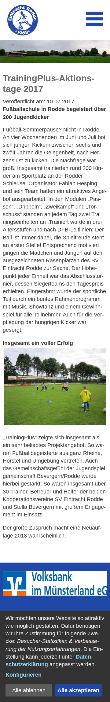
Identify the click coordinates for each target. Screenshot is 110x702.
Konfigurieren (24, 675)
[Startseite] (22, 20)
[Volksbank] (55, 594)
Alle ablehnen (29, 690)
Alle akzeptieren (78, 690)
